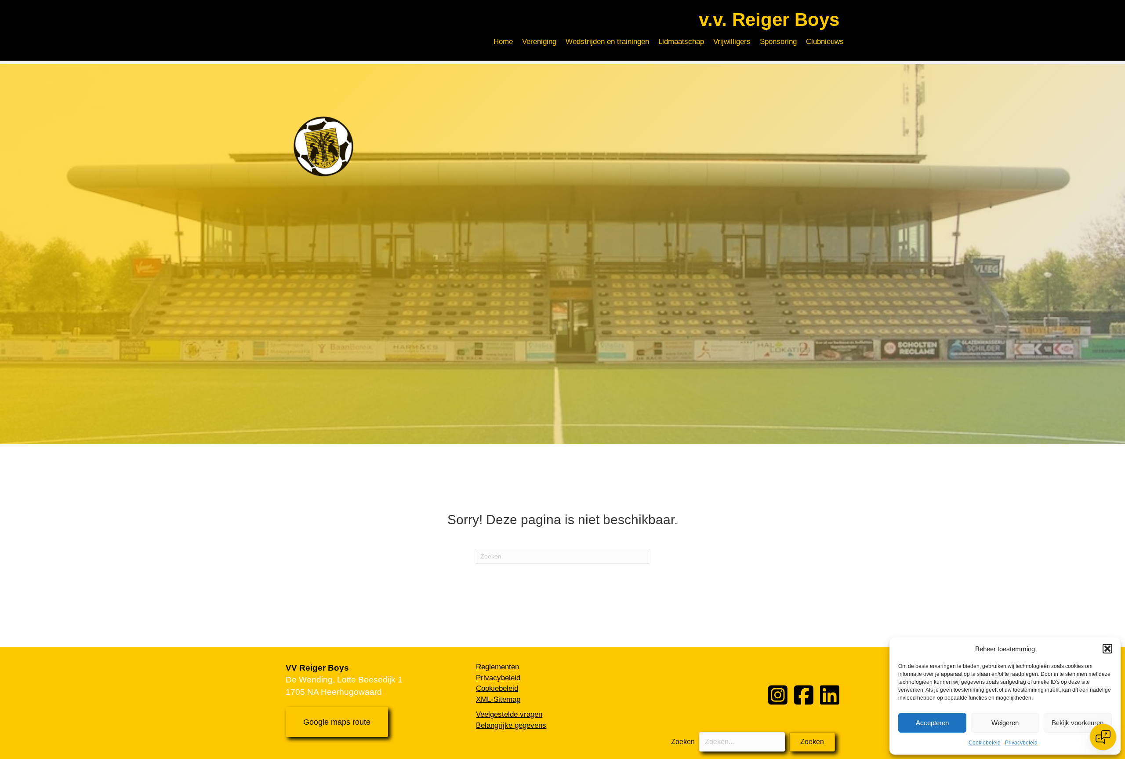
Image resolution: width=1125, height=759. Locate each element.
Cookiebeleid (985, 743)
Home (503, 41)
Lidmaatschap (681, 41)
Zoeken (683, 741)
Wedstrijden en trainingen (607, 41)
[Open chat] (1103, 737)
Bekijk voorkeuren (1077, 722)
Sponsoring (778, 41)
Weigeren (1005, 722)
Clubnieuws (825, 41)
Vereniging (539, 41)
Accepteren (932, 722)
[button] (1107, 648)
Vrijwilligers (732, 41)
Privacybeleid (1021, 743)
